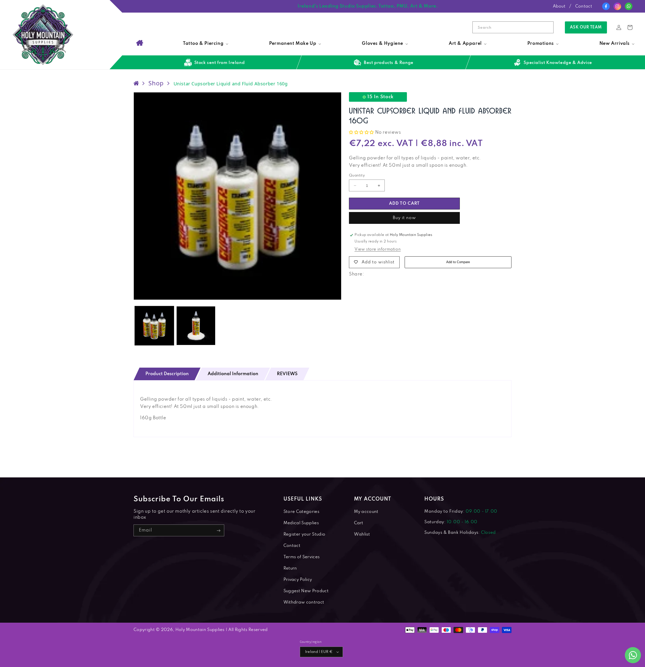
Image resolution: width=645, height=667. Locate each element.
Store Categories (301, 512)
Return (290, 568)
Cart (358, 523)
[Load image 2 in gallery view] (195, 325)
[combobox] (513, 27)
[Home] (139, 42)
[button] (205, 43)
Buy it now (404, 218)
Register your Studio (304, 534)
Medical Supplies (301, 523)
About (559, 6)
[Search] (547, 27)
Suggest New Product (306, 591)
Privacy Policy (297, 580)
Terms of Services (301, 557)
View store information (377, 250)
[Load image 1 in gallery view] (154, 325)
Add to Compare (458, 262)
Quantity (357, 175)
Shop (156, 83)
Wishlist (362, 534)
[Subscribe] (218, 530)
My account (366, 512)
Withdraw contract (303, 602)
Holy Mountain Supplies (199, 630)
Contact (583, 6)
